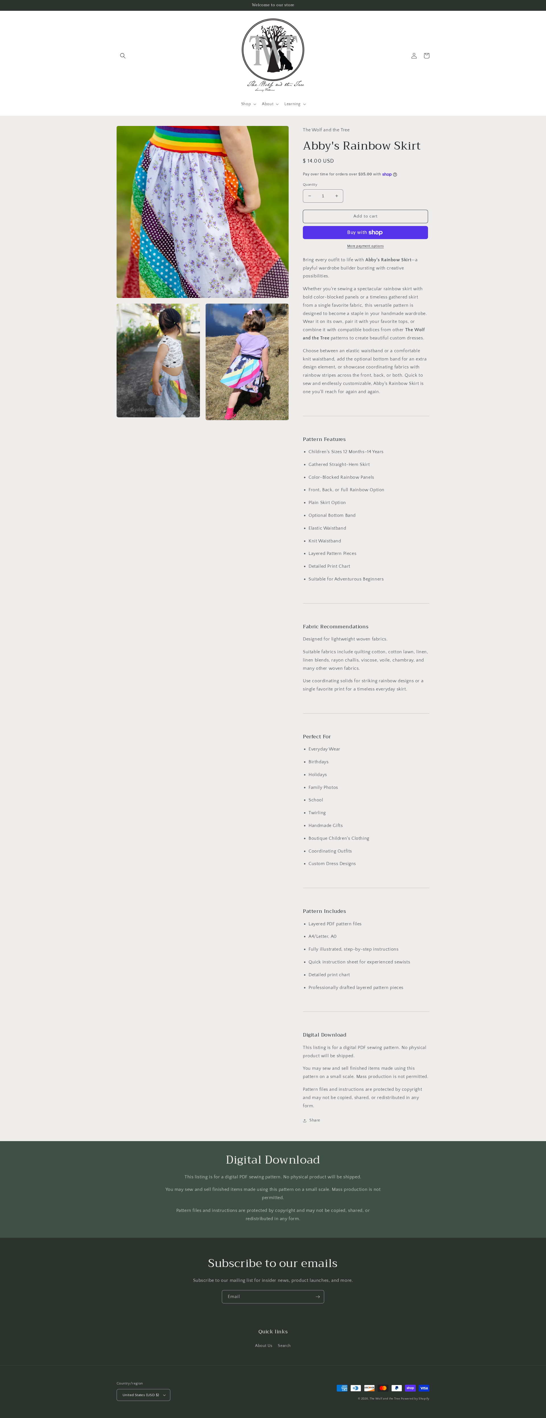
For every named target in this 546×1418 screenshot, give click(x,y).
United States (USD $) (141, 1395)
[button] (123, 55)
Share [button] (314, 1120)
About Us (263, 1346)
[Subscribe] (317, 1296)
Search (284, 1346)
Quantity (310, 184)
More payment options (365, 246)
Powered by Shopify (415, 1398)
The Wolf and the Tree (385, 1398)
